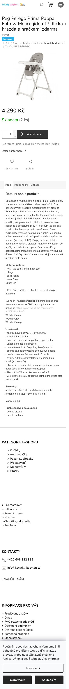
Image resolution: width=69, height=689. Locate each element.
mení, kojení (13, 513)
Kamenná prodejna (16, 634)
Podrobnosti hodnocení (50, 43)
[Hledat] (41, 4)
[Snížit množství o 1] (15, 136)
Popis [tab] (8, 185)
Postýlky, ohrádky (21, 459)
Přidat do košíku (35, 134)
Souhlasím (49, 680)
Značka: (17, 46)
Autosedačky (18, 454)
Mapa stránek (13, 638)
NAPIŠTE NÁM (14, 579)
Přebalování (18, 463)
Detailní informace (12, 151)
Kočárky (14, 450)
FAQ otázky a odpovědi (19, 622)
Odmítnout (17, 680)
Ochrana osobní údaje (18, 630)
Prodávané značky (16, 614)
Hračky (14, 471)
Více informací (51, 659)
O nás (8, 618)
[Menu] (60, 4)
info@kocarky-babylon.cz (23, 568)
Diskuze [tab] (35, 185)
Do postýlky (18, 467)
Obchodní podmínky (17, 626)
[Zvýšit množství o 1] (15, 132)
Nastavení (33, 668)
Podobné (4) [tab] (21, 185)
